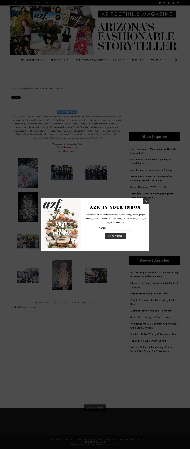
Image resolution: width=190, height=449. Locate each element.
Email (103, 228)
